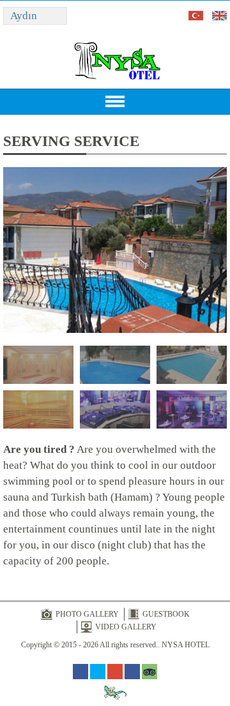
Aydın (23, 16)
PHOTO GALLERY (87, 614)
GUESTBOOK (166, 614)
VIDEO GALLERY (126, 626)
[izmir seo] (115, 692)
